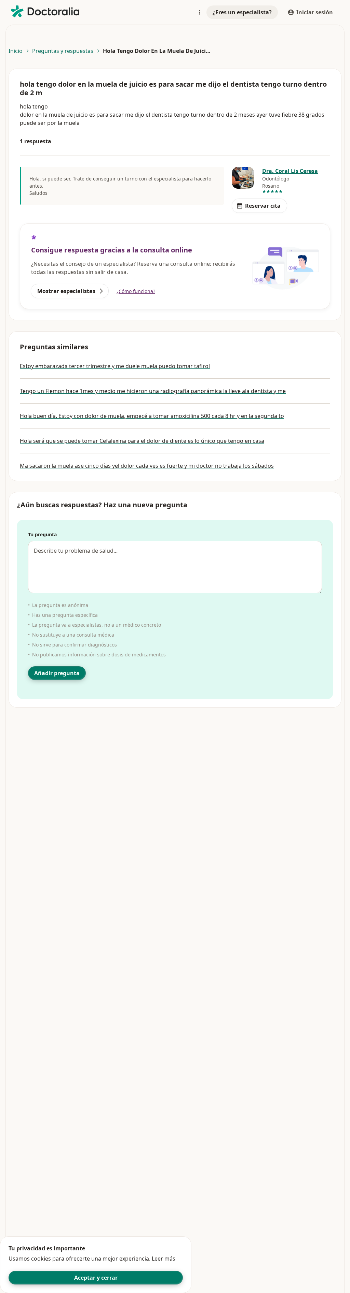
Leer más (163, 1258)
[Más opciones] (199, 12)
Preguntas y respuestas (62, 51)
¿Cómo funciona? (136, 291)
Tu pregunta (42, 534)
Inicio (16, 51)
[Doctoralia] (45, 11)
